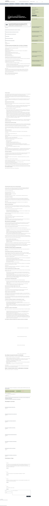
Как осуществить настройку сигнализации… (10, 448)
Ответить (7, 482)
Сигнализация (33, 10)
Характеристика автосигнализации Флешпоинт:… (11, 434)
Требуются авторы (2, 503)
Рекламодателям (2, 501)
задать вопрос (7, 388)
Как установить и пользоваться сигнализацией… (11, 441)
